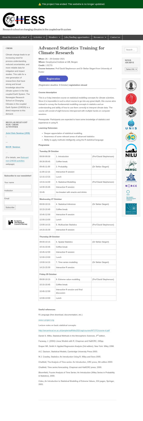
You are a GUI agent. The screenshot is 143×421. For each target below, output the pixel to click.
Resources (99, 37)
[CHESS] (23, 18)
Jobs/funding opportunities (77, 37)
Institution (8, 190)
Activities (37, 37)
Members (53, 37)
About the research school (14, 37)
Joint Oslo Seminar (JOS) (18, 133)
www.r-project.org (46, 320)
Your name (9, 182)
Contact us (115, 37)
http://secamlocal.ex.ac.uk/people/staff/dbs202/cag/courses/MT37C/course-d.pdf (74, 330)
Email (6, 198)
